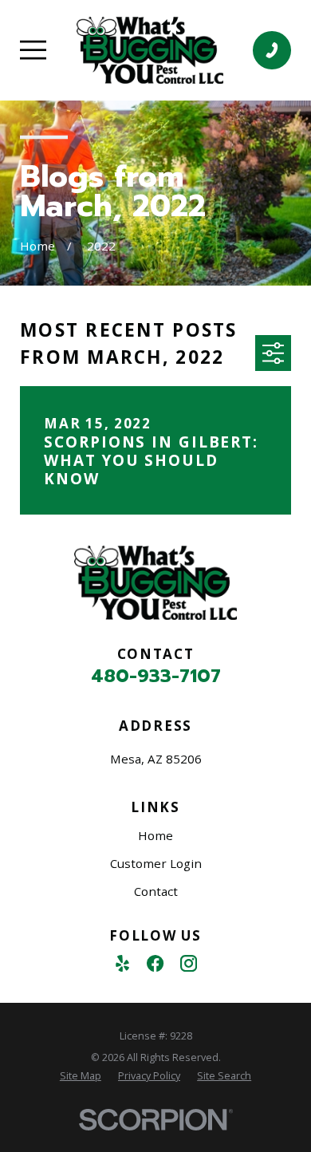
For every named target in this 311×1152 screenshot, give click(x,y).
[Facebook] (155, 963)
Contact (156, 891)
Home (155, 835)
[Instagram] (188, 963)
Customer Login (156, 863)
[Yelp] (122, 963)
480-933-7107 (156, 676)
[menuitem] (80, 1076)
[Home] (150, 50)
